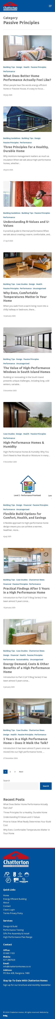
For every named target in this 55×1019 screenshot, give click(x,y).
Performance (9, 71)
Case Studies (22, 284)
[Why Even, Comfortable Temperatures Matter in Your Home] (27, 265)
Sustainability (22, 659)
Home (6, 895)
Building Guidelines (11, 138)
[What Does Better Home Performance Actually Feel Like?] (27, 48)
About (6, 902)
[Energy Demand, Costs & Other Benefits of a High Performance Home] (27, 632)
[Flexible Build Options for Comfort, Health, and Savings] (27, 486)
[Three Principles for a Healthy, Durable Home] (27, 119)
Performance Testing (13, 930)
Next (21, 772)
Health (27, 67)
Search (6, 780)
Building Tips (9, 67)
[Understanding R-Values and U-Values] (27, 194)
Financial (27, 505)
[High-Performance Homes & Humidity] (27, 415)
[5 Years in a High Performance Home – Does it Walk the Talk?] (27, 711)
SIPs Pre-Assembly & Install (16, 933)
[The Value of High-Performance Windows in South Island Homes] (27, 340)
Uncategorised (39, 288)
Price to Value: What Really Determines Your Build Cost (27, 823)
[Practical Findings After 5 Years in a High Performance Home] (27, 560)
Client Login (9, 909)
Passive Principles (38, 67)
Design (19, 67)
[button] (50, 6)
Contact (7, 906)
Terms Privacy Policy (13, 913)
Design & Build (10, 926)
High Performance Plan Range (17, 937)
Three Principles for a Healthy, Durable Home (25, 812)
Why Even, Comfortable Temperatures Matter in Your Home (26, 831)
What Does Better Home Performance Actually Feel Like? (25, 806)
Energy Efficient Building (15, 899)
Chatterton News (36, 579)
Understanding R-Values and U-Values (21, 817)
